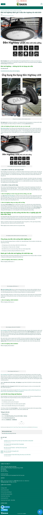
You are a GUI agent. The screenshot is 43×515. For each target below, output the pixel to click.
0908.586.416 (23, 1)
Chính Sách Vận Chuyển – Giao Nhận (8, 500)
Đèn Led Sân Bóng (8, 391)
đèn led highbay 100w (7, 289)
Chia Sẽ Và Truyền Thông (14, 427)
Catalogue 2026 (4, 487)
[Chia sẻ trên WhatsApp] (19, 423)
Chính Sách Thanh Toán (5, 496)
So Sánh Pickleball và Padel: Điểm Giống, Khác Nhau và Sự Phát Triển (17, 454)
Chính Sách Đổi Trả (4, 498)
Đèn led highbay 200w (5, 374)
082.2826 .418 (21, 480)
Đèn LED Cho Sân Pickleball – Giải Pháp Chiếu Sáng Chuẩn (15, 447)
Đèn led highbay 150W (5, 330)
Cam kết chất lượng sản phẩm (6, 494)
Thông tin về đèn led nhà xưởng (23, 427)
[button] (3, 4)
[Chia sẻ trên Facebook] (21, 423)
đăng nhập (8, 433)
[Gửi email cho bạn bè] (23, 423)
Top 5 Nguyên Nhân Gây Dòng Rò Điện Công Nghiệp (14, 444)
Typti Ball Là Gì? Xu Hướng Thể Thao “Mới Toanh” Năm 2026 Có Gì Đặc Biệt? (18, 440)
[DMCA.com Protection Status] (4, 509)
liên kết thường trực (34, 427)
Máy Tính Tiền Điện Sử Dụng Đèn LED (11, 451)
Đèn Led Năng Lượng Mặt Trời (18, 391)
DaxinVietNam (11, 15)
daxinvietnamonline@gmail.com (9, 480)
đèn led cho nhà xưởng (9, 195)
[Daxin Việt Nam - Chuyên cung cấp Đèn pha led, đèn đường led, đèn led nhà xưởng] (21, 4)
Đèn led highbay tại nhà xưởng (11, 212)
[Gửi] (41, 8)
